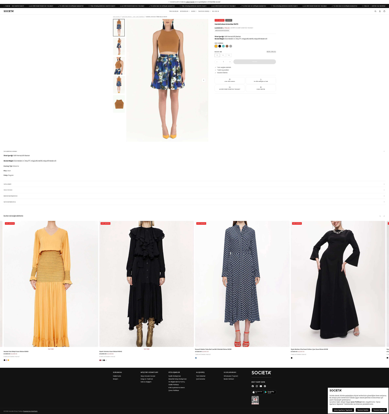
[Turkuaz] (223, 46)
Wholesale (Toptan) (231, 376)
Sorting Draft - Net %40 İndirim (133, 17)
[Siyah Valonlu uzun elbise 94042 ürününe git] (146, 284)
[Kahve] (227, 46)
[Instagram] (257, 386)
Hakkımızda (117, 376)
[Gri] (230, 46)
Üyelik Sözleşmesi (174, 376)
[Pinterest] (265, 386)
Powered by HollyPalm (30, 411)
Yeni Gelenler (173, 11)
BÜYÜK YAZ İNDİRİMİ (378, 6)
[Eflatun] (6, 360)
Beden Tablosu (271, 51)
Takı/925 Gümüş (203, 11)
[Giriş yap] (380, 11)
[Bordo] (100, 360)
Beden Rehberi (229, 379)
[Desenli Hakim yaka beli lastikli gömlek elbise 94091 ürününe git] (242, 284)
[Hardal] (216, 46)
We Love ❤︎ (215, 11)
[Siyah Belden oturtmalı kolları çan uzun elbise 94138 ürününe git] (338, 284)
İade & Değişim (146, 382)
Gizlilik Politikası (173, 385)
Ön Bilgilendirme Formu (176, 382)
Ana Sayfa (116, 17)
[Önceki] (380, 216)
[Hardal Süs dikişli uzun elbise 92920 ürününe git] (51, 284)
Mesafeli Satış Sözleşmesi (177, 379)
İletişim (115, 379)
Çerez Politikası (173, 390)
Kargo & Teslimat (147, 379)
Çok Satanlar (200, 379)
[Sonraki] (384, 216)
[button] (375, 11)
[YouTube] (261, 386)
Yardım (7, 6)
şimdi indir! (190, 2)
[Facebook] (253, 386)
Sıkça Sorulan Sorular (148, 376)
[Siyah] (219, 46)
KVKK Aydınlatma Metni (176, 388)
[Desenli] (196, 358)
